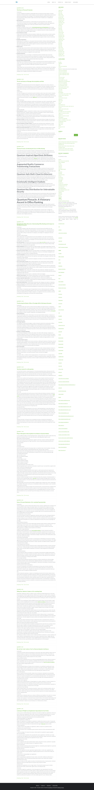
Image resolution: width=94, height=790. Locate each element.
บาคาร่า (59, 67)
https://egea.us (61, 425)
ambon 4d (60, 99)
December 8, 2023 (20, 589)
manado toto (60, 359)
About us (37, 785)
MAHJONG (60, 266)
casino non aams (61, 77)
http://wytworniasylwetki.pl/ (63, 422)
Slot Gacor (60, 303)
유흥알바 (60, 198)
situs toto (60, 102)
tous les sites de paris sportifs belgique (65, 437)
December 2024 (61, 35)
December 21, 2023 (20, 221)
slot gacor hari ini (61, 325)
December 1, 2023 (20, 708)
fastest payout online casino (63, 86)
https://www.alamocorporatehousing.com (66, 416)
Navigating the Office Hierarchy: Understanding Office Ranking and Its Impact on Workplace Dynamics (35, 224)
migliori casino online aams (63, 108)
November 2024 (61, 36)
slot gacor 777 (67, 209)
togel (59, 64)
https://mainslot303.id (62, 447)
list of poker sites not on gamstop (64, 111)
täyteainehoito (61, 328)
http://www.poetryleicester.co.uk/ (64, 409)
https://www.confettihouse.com (64, 400)
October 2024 (60, 37)
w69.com (60, 372)
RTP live (59, 176)
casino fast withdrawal (62, 88)
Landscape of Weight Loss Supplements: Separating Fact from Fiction (33, 710)
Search (60, 131)
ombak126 (60, 375)
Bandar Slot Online (61, 269)
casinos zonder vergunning (63, 95)
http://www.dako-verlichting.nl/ (64, 444)
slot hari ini (60, 114)
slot (59, 128)
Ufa (59, 226)
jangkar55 (60, 237)
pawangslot (60, 110)
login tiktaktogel (61, 272)
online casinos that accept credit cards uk (66, 106)
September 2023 (61, 55)
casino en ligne (61, 78)
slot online (60, 322)
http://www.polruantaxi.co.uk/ (63, 189)
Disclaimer (49, 785)
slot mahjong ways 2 (62, 188)
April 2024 (60, 46)
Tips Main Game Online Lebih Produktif (65, 148)
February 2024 (61, 48)
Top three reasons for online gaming (25, 369)
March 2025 (60, 31)
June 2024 (60, 43)
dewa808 (60, 316)
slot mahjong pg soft (62, 244)
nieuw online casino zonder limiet (64, 93)
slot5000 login (61, 356)
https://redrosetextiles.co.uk (63, 412)
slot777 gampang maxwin (63, 247)
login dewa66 (60, 281)
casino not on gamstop (62, 66)
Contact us (43, 785)
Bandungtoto (60, 337)
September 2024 (61, 39)
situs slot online (61, 187)
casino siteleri (61, 394)
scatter (59, 250)
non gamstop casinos (62, 121)
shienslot (60, 196)
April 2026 (60, 13)
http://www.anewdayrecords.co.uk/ (64, 406)
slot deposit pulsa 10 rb (62, 185)
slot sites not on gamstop (63, 184)
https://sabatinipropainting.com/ (64, 419)
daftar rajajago (61, 256)
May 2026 (60, 11)
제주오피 (35, 158)
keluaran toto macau (62, 287)
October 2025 (60, 21)
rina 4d (59, 163)
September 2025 (61, 22)
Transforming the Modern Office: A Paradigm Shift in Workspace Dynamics (34, 303)
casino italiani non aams (62, 80)
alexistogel (60, 180)
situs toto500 (60, 178)
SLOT (59, 259)
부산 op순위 (53, 310)
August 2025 (60, 24)
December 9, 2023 (20, 500)
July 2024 (60, 42)
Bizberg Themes (61, 787)
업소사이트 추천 (42, 242)
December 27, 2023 (20, 79)
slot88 (59, 262)
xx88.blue (60, 63)
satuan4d (60, 331)
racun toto (60, 89)
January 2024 (60, 50)
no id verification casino (62, 85)
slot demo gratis (61, 223)
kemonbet (60, 194)
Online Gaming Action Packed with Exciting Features (67, 141)
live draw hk (60, 177)
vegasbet (60, 192)
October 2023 (60, 54)
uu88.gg (59, 229)
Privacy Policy (55, 785)
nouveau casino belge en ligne (64, 434)
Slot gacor (60, 297)
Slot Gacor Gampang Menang (63, 381)
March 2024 (60, 47)
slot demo (60, 165)
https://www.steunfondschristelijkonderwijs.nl (66, 384)
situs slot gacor (61, 309)
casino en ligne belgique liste (63, 431)
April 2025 (60, 29)
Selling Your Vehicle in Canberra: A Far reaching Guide (29, 591)
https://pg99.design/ (62, 169)
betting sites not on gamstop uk (64, 81)
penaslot (60, 362)
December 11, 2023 (20, 431)
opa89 (59, 103)
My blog (19, 74)
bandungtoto (60, 92)
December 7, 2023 (20, 646)
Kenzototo (60, 172)
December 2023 (61, 51)
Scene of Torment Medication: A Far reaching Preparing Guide (31, 502)
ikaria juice (43, 723)
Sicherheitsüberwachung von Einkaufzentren (40, 27)
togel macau (60, 124)
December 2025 (61, 18)
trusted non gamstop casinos (63, 73)
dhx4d (59, 334)
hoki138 (59, 275)
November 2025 (61, 20)
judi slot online (61, 191)
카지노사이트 (60, 369)
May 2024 (60, 44)
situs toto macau (61, 174)
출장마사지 (35, 97)
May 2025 (60, 28)
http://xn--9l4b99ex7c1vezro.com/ (64, 120)
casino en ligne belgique (62, 428)
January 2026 (60, 17)
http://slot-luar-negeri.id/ (63, 403)
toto (59, 75)
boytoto (59, 159)
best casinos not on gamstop (63, 160)
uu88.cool (60, 241)
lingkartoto (60, 91)
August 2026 (60, 10)
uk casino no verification (62, 84)
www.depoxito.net (61, 104)
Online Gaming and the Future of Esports (65, 150)
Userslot (59, 107)
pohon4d (60, 387)
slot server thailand (62, 284)
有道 (59, 170)
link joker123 (60, 183)
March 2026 (60, 14)
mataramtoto (60, 350)
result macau (60, 122)
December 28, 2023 (20, 7)
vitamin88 (60, 353)
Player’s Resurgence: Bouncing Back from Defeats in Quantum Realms (33, 433)
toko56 (59, 397)
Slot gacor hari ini (61, 126)
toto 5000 (60, 173)
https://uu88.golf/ (61, 162)
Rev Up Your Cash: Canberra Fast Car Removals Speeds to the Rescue (33, 649)
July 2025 (60, 25)
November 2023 (61, 53)
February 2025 (61, 32)
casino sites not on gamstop (63, 378)
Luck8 (59, 125)
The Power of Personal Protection (25, 10)
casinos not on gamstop (62, 118)
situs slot (34, 478)
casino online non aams (62, 97)
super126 (60, 166)
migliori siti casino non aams (63, 113)
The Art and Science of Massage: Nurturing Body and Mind (30, 81)
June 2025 (60, 26)
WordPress (50, 787)
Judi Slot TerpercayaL (62, 391)
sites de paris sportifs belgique (64, 441)
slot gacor (60, 96)
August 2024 (60, 40)
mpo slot (60, 319)
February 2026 (61, 15)
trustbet (59, 253)
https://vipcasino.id (61, 450)
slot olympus (64, 203)
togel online (60, 100)
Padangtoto (60, 300)
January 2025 (60, 33)
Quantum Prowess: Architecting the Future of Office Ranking (31, 148)
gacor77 (59, 195)
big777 (61, 69)
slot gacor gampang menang (63, 200)
